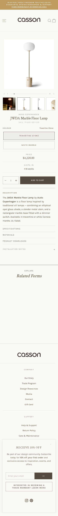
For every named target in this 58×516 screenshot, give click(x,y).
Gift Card (29, 404)
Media (29, 394)
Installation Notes (14, 249)
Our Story (29, 378)
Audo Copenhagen (29, 114)
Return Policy (29, 430)
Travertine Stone (29, 136)
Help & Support (29, 425)
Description (10, 193)
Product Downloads (15, 241)
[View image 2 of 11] (23, 103)
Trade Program (29, 383)
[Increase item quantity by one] (16, 180)
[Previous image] (4, 93)
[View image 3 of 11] (38, 103)
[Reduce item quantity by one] (5, 180)
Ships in (29, 165)
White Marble (28, 145)
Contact (29, 399)
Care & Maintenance (29, 436)
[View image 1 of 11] (9, 103)
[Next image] (53, 93)
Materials (9, 235)
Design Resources (29, 388)
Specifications (11, 229)
